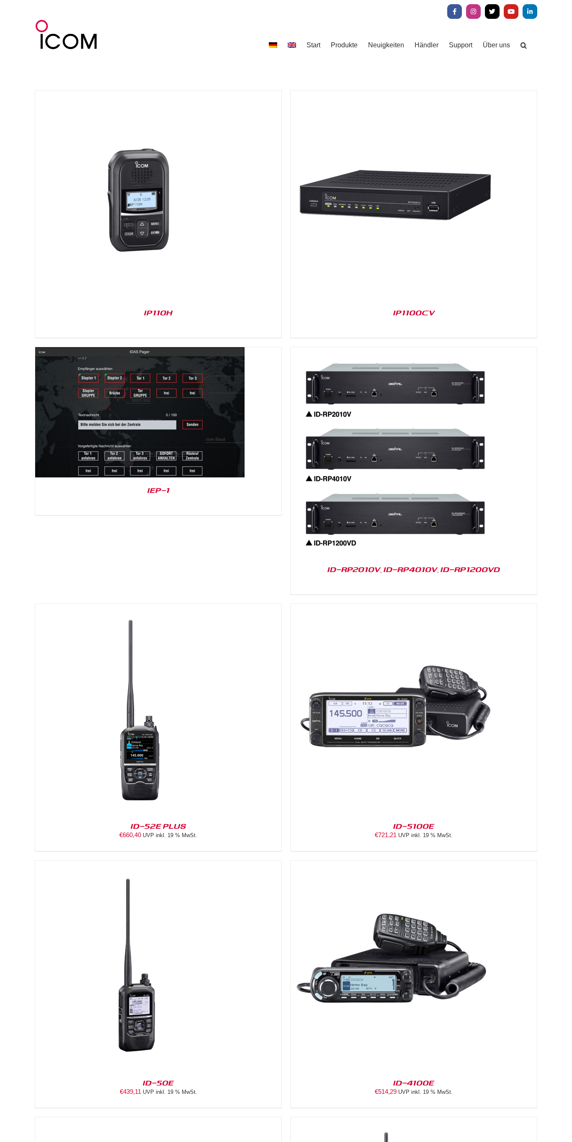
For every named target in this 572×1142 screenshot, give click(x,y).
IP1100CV (414, 312)
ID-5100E (413, 825)
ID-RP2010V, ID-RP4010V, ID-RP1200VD (413, 569)
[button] (523, 45)
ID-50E (158, 1082)
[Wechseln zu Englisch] (292, 45)
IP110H (158, 312)
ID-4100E (413, 1082)
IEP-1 (158, 490)
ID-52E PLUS (158, 825)
